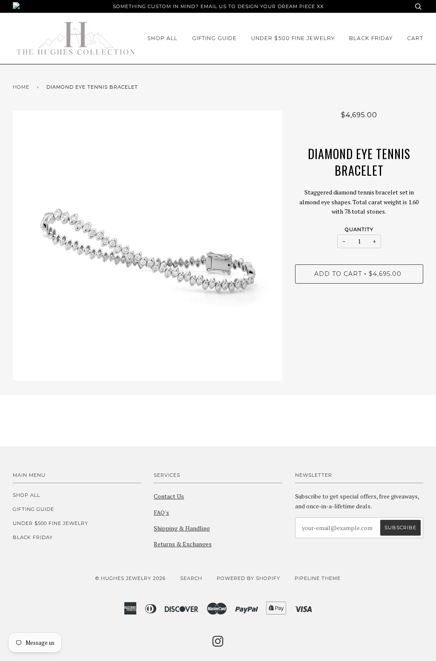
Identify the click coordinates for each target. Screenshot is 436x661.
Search (191, 578)
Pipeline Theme (318, 578)
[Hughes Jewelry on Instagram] (218, 644)
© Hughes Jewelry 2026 (130, 578)
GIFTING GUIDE (214, 38)
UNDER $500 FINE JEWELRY (293, 38)
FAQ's (161, 512)
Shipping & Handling (182, 528)
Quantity (359, 229)
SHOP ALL (162, 38)
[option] (147, 245)
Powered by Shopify (248, 578)
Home (21, 87)
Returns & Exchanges (183, 544)
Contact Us (169, 496)
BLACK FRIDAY (371, 38)
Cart (415, 38)
